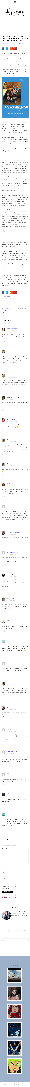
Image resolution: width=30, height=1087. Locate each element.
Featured (8, 296)
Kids (11, 296)
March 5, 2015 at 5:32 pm (12, 576)
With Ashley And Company (15, 14)
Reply (3, 341)
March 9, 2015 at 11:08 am (12, 815)
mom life (13, 298)
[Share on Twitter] (7, 48)
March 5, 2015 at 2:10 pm (12, 465)
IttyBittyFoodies (11, 574)
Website (4, 878)
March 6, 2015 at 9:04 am (12, 685)
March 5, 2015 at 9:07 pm (12, 622)
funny (8, 298)
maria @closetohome (12, 552)
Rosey (8, 640)
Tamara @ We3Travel (12, 328)
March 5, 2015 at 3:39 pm (12, 534)
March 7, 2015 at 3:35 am (12, 753)
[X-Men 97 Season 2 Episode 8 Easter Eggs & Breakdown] (14, 1036)
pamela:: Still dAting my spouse (15, 751)
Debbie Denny (10, 598)
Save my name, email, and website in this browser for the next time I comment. (12, 887)
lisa (7, 707)
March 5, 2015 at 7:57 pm (12, 600)
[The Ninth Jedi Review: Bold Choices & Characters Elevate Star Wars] (14, 1000)
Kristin (8, 773)
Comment (5, 848)
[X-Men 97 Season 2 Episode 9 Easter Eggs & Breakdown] (14, 1018)
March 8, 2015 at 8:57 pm (12, 795)
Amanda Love (10, 729)
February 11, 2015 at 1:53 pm (12, 330)
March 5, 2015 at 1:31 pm (12, 441)
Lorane (8, 505)
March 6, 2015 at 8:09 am (12, 665)
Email (3, 872)
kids (11, 298)
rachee (8, 439)
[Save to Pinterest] (15, 48)
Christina (9, 463)
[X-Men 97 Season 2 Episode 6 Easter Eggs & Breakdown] (14, 1072)
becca (8, 483)
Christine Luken (11, 419)
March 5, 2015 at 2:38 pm (12, 485)
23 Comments (21, 43)
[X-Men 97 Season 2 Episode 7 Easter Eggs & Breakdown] (14, 1054)
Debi (8, 793)
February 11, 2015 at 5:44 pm (12, 352)
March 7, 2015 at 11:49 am (12, 775)
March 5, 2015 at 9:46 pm (12, 642)
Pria (8, 375)
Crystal (9, 683)
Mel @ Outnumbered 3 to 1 (14, 532)
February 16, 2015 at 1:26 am (12, 377)
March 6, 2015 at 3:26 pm (12, 731)
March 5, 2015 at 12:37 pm (12, 421)
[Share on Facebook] (3, 48)
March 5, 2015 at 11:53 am (12, 399)
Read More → (5, 922)
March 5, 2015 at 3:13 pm (12, 507)
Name (3, 866)
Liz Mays (9, 620)
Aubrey (8, 350)
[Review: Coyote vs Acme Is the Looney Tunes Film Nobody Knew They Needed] (14, 981)
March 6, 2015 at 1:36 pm (12, 709)
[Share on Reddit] (11, 48)
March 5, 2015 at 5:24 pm (12, 554)
